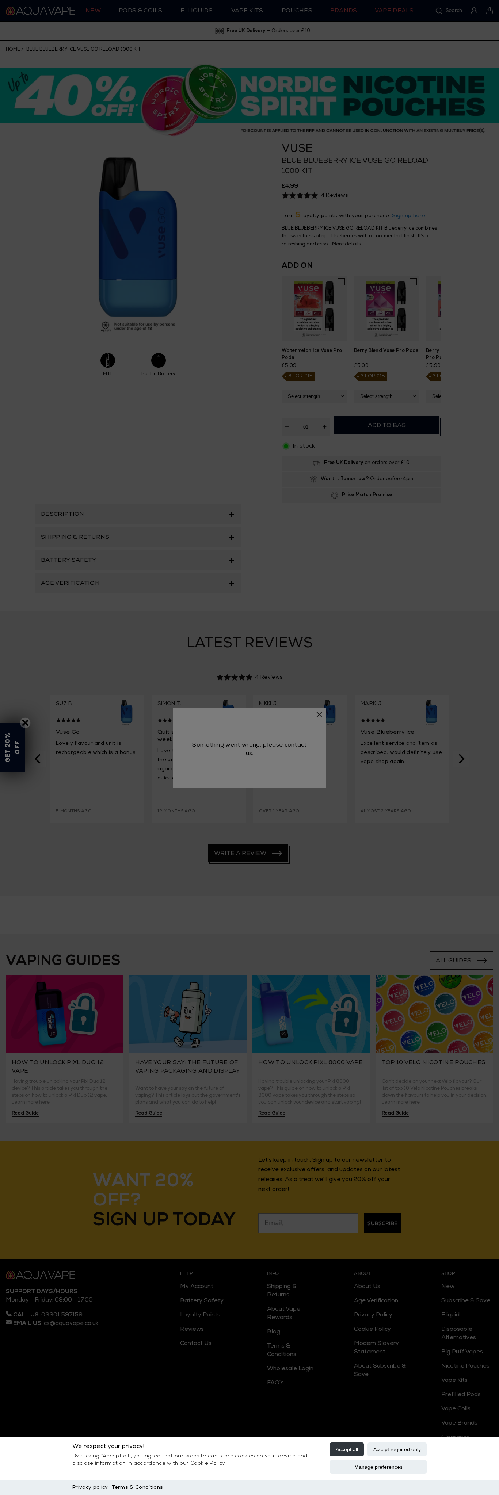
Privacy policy (90, 1487)
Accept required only (397, 1449)
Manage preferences (378, 1467)
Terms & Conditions (137, 1487)
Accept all (347, 1449)
